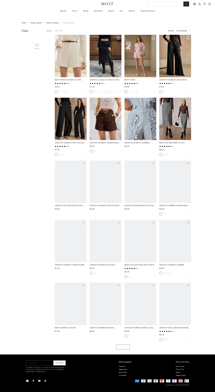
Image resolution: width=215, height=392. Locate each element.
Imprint (178, 372)
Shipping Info (123, 369)
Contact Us (122, 366)
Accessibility (122, 375)
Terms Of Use (41, 371)
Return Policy (123, 372)
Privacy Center (180, 366)
